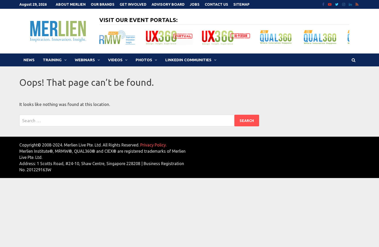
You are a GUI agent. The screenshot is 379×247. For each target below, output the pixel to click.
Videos (115, 60)
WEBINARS (85, 60)
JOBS (195, 4)
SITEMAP (241, 4)
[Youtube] (330, 4)
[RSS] (357, 4)
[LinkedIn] (351, 4)
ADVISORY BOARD (168, 4)
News (29, 60)
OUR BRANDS (102, 4)
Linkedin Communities (188, 60)
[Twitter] (337, 4)
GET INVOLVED (133, 4)
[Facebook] (324, 4)
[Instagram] (344, 4)
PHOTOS (144, 60)
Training (52, 60)
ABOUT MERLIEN (71, 4)
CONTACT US (216, 4)
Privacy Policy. (153, 145)
